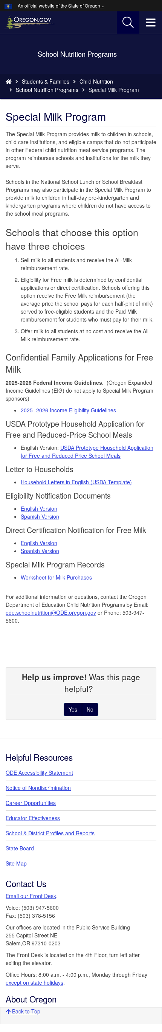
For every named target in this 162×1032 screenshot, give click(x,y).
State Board (20, 848)
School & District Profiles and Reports (50, 833)
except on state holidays (34, 982)
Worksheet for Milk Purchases (56, 577)
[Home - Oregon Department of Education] (9, 81)
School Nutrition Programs (47, 89)
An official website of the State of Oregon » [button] (61, 5)
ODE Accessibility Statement (39, 772)
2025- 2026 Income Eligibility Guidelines (68, 410)
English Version (39, 508)
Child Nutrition (96, 81)
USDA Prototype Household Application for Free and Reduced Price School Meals (87, 451)
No (90, 709)
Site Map (16, 863)
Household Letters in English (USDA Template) (76, 482)
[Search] (128, 22)
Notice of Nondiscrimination (38, 787)
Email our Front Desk (31, 896)
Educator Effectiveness (33, 818)
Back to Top (25, 1011)
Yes (73, 709)
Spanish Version (40, 516)
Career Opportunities (31, 803)
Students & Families (45, 81)
